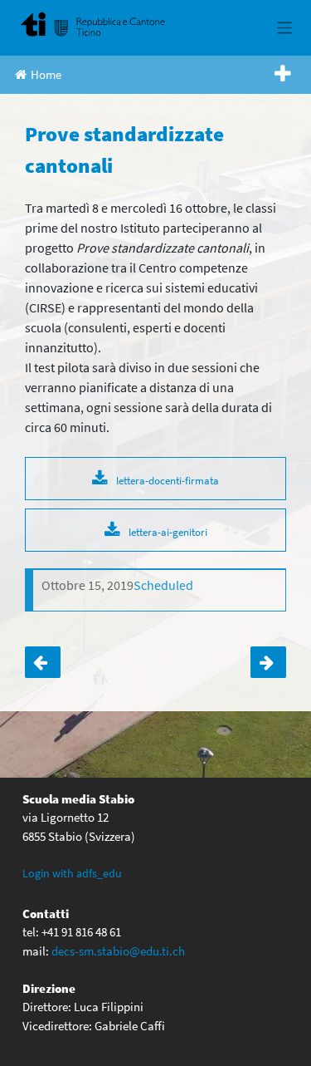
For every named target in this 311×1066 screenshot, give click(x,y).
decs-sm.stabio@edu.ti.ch (118, 951)
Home (46, 74)
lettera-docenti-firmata (167, 480)
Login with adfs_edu (72, 873)
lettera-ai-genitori (168, 531)
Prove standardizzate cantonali (43, 662)
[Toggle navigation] (285, 28)
